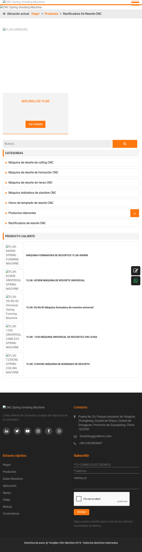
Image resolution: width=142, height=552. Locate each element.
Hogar (35, 13)
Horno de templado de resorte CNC (31, 203)
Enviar (81, 512)
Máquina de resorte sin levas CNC (30, 182)
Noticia (7, 507)
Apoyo (7, 492)
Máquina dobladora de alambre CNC (32, 192)
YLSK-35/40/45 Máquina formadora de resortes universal (60, 307)
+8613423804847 (90, 443)
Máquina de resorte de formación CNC (33, 172)
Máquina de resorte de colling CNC (31, 162)
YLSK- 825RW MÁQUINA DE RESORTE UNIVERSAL (55, 280)
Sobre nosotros (13, 478)
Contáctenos (11, 513)
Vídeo (6, 499)
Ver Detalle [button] (35, 124)
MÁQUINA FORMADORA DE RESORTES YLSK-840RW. (57, 255)
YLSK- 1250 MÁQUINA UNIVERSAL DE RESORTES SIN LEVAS (61, 336)
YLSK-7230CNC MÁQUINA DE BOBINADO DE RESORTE (58, 364)
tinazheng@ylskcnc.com (95, 436)
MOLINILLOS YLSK (35, 101)
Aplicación (9, 485)
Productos (51, 13)
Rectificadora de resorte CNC (27, 223)
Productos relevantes (22, 213)
